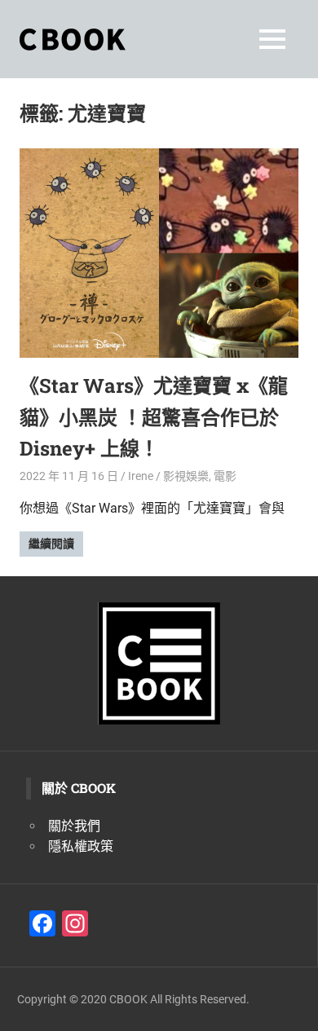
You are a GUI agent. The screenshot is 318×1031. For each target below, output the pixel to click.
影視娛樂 (186, 475)
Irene (140, 475)
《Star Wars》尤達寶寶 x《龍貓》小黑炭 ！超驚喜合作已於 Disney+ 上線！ (154, 416)
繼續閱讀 (51, 543)
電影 (225, 475)
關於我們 (74, 826)
